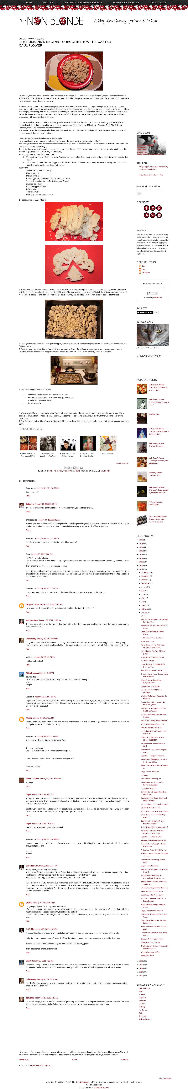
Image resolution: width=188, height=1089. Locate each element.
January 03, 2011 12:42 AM (49, 520)
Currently (144, 775)
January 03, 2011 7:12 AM (47, 589)
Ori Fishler (30, 866)
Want (143, 616)
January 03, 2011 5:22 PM (47, 736)
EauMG (29, 903)
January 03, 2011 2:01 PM (44, 657)
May (143, 598)
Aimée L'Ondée (32, 779)
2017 (141, 547)
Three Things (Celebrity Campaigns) (154, 827)
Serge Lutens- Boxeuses (150, 772)
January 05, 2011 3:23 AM (42, 961)
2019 (141, 540)
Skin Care (142, 1016)
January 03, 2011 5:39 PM (50, 779)
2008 (141, 968)
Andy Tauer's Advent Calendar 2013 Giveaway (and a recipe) (158, 387)
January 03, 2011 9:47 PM (42, 795)
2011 (141, 569)
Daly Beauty (31, 639)
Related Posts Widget (122, 463)
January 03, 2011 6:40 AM (42, 554)
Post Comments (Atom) (40, 1066)
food (50, 471)
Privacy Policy (158, 3)
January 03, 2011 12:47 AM (48, 538)
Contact (96, 5)
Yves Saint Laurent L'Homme (151, 670)
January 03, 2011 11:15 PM (44, 903)
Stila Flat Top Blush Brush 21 (151, 728)
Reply (28, 496)
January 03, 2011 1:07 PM (47, 639)
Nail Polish (143, 1010)
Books (141, 991)
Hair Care (142, 1001)
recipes (58, 471)
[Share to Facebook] (74, 467)
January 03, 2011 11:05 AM (51, 604)
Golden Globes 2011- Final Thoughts (154, 804)
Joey (143, 269)
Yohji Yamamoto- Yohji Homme (152, 895)
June (143, 594)
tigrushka (30, 998)
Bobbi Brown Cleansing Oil (151, 779)
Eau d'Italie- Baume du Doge (151, 837)
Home (29, 3)
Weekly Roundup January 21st (152, 724)
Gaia (143, 266)
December (145, 572)
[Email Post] (81, 467)
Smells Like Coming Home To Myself (154, 721)
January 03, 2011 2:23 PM (43, 673)
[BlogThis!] (68, 467)
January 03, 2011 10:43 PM (48, 839)
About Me (48, 3)
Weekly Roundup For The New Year (154, 888)
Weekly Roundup (147, 641)
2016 (141, 551)
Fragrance (142, 998)
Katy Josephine (32, 620)
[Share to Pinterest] (76, 467)
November (145, 576)
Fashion (142, 995)
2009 (141, 965)
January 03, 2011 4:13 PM (45, 697)
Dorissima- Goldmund (149, 788)
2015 (141, 555)
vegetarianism (71, 471)
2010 (141, 961)
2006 (141, 976)
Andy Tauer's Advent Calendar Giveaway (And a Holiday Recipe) (159, 431)
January (144, 613)
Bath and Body (144, 988)
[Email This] (65, 467)
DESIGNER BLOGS (101, 1088)
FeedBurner (157, 298)
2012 (141, 566)
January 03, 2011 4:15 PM (43, 718)
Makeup (142, 1007)
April (143, 602)
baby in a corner (32, 604)
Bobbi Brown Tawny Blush (150, 942)
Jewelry (142, 1004)
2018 (141, 544)
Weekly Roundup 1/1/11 (150, 952)
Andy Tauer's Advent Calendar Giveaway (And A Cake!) (159, 402)
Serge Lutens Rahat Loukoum (152, 911)
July (143, 591)
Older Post (124, 1059)
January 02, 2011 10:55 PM (48, 488)
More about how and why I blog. (151, 175)
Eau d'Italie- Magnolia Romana (152, 756)
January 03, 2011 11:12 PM (46, 866)
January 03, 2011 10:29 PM (43, 824)
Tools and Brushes (145, 1019)
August (144, 587)
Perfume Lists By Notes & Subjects (83, 3)
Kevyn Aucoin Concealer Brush (152, 657)
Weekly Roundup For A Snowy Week (154, 811)
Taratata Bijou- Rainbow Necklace (153, 840)
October (144, 580)
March (144, 605)
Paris (140, 1013)
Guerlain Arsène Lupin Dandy (152, 939)
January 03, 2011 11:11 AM (50, 620)
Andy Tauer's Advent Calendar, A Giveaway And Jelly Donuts (158, 460)
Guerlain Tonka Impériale (150, 686)
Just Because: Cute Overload (152, 638)
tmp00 (28, 795)
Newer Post (24, 1059)
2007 (141, 972)
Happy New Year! (147, 956)
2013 (141, 562)
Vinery (28, 961)
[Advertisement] (153, 82)
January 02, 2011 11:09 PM (46, 504)
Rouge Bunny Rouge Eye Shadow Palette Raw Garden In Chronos (158, 519)
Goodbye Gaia (154, 414)
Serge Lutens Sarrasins (149, 866)
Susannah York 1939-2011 (150, 808)
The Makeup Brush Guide (126, 3)
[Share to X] (71, 467)
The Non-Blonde (83, 1082)
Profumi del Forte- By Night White (153, 850)
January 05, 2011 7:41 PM (47, 979)
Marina (29, 718)
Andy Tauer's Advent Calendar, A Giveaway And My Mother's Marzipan (158, 490)
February (144, 609)
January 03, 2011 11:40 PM (46, 929)
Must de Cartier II (147, 661)
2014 (141, 558)
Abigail (29, 673)
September (145, 583)
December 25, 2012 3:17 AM (46, 998)
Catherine (30, 504)
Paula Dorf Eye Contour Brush (152, 891)
